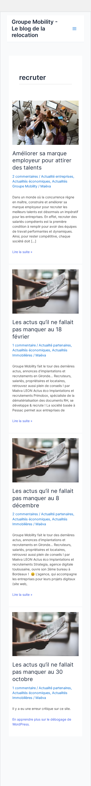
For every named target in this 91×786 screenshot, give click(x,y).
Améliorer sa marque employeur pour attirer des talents (41, 160)
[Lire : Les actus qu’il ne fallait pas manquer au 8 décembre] (45, 460)
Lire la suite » (22, 252)
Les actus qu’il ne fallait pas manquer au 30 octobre (43, 671)
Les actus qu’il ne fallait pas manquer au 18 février (43, 329)
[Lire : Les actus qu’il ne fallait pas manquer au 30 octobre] (45, 634)
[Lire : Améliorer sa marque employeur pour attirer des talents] (45, 122)
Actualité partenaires (55, 345)
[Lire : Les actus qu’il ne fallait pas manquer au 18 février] (45, 291)
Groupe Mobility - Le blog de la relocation (35, 28)
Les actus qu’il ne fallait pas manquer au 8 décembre (43, 498)
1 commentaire (24, 345)
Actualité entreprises (57, 176)
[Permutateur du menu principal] (74, 29)
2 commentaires (25, 176)
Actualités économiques (31, 181)
